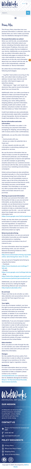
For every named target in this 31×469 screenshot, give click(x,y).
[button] (15, 18)
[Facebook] (4, 459)
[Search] (28, 13)
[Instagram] (10, 459)
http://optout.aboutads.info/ (12, 288)
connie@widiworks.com (10, 375)
